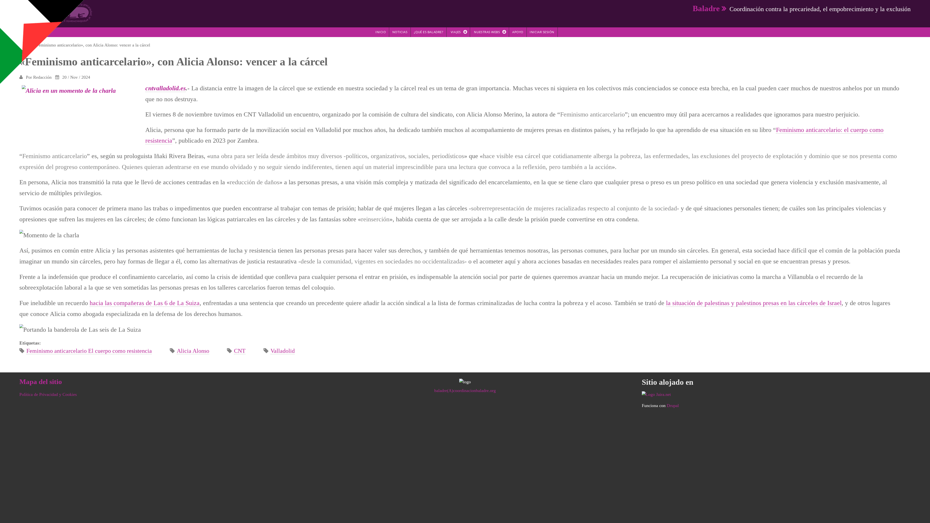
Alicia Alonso (193, 351)
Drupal (673, 405)
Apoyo (517, 32)
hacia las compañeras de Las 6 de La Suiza (145, 303)
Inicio (380, 32)
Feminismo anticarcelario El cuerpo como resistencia (89, 351)
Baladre (706, 8)
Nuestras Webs (487, 32)
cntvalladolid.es (165, 88)
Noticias (399, 32)
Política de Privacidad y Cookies (48, 394)
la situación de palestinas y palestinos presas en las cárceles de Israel (754, 303)
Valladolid (283, 351)
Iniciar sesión (542, 32)
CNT (240, 351)
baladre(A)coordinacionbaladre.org (465, 390)
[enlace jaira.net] (776, 394)
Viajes (456, 32)
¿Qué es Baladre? (428, 32)
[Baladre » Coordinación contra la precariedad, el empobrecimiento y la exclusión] (55, 12)
